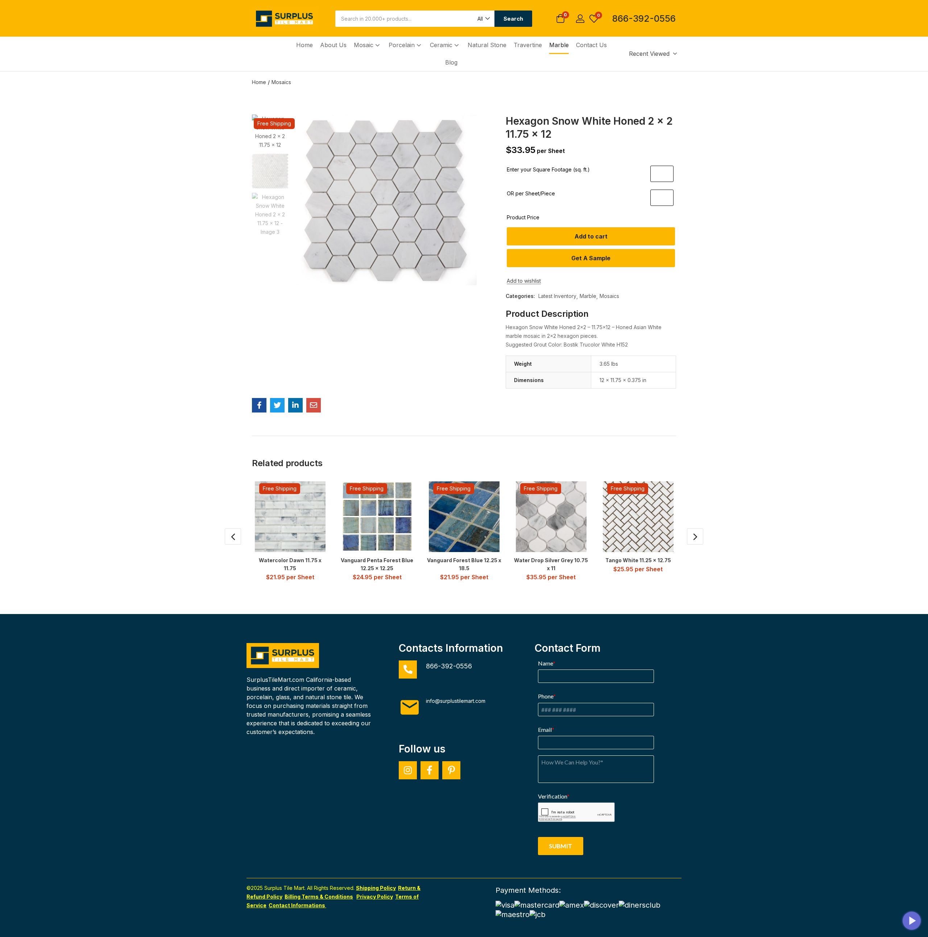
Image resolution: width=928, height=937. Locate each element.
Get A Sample (590, 258)
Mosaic (364, 45)
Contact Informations (297, 905)
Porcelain (403, 45)
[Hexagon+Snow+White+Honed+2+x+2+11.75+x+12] (277, 405)
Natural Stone (487, 45)
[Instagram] (408, 770)
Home (304, 45)
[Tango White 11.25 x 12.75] (638, 516)
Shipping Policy (376, 888)
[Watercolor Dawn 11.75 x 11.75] (290, 516)
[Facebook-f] (429, 770)
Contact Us (591, 45)
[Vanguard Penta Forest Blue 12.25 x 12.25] (377, 516)
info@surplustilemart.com (455, 701)
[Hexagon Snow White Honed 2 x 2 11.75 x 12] (259, 405)
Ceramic (442, 45)
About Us (333, 45)
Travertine (528, 45)
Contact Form (568, 648)
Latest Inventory (557, 296)
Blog (451, 62)
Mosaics (281, 82)
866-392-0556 (644, 18)
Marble (559, 45)
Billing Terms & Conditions (319, 897)
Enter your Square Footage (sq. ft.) (548, 169)
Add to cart (591, 236)
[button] (483, 19)
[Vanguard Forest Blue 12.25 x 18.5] (464, 516)
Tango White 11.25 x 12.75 (638, 560)
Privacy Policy (374, 897)
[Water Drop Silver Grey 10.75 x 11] (551, 516)
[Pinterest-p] (451, 770)
